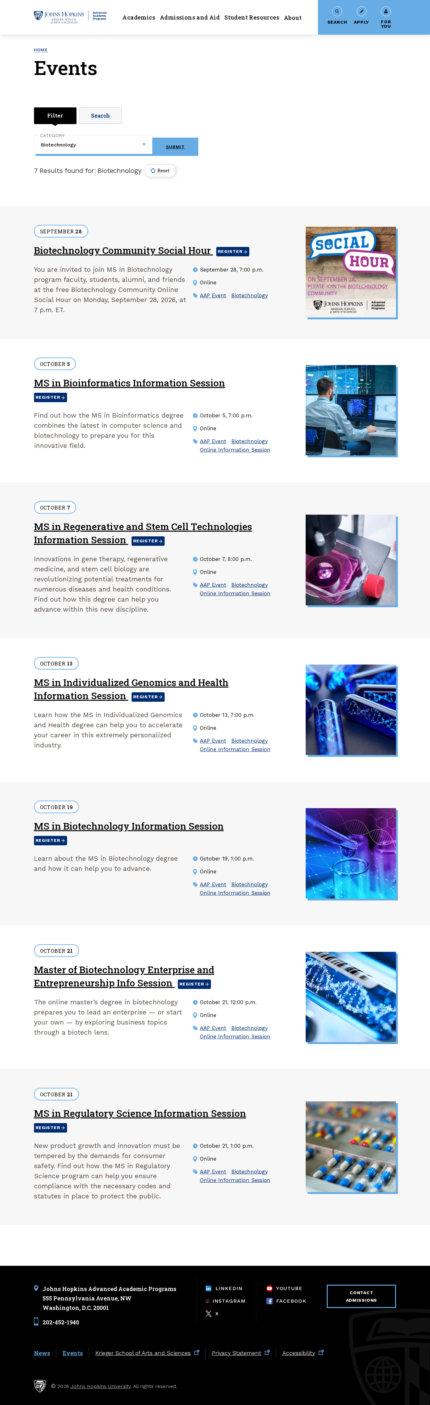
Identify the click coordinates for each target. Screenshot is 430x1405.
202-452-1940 (60, 1322)
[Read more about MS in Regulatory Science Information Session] (351, 1146)
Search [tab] (100, 115)
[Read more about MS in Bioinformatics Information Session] (351, 410)
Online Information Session (235, 450)
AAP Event (213, 295)
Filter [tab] (55, 115)
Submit (175, 146)
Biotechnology (249, 295)
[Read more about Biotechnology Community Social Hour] (351, 272)
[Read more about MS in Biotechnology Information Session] (351, 853)
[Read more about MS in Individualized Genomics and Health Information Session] (351, 710)
